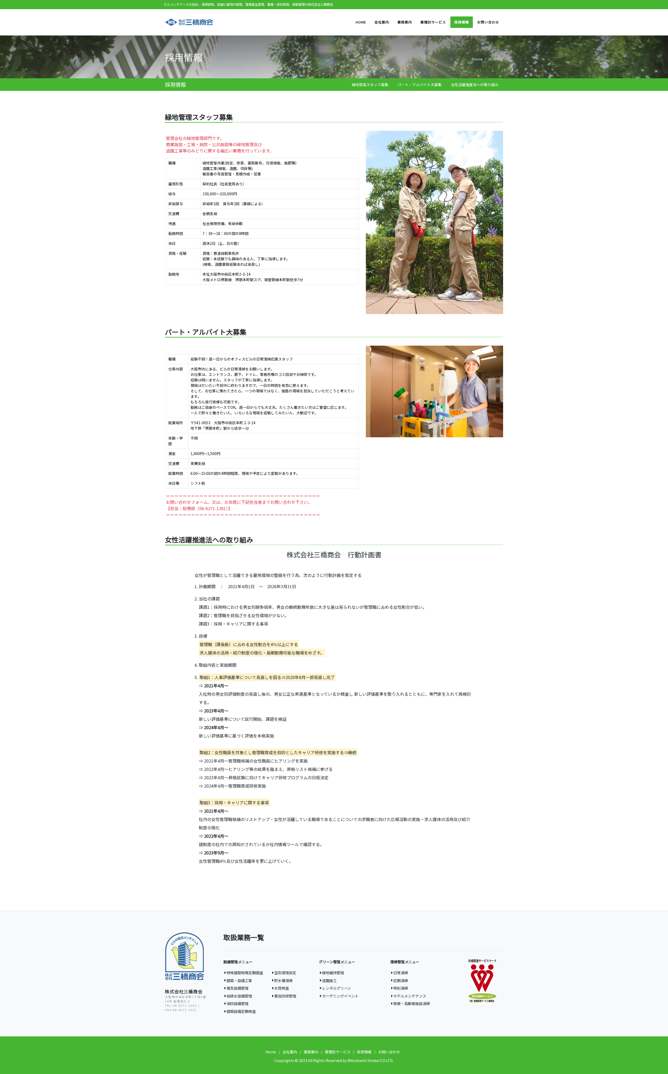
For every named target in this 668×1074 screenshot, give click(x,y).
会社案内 (290, 1051)
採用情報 (364, 1051)
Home (477, 59)
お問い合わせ (389, 1051)
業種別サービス (337, 1051)
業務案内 (311, 1051)
